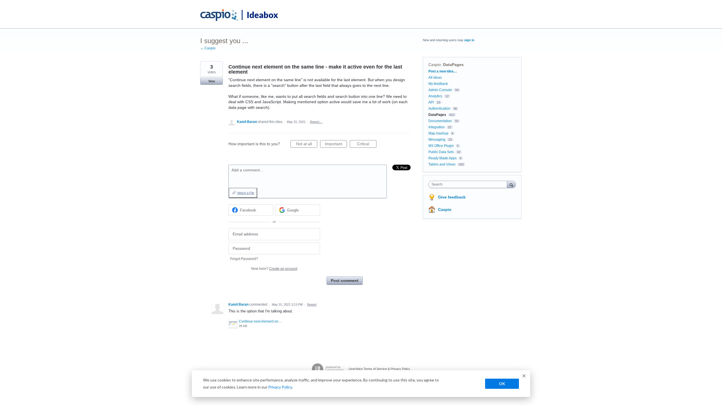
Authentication (439, 109)
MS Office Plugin (441, 146)
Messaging (436, 140)
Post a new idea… (442, 71)
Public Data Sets (441, 152)
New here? (274, 269)
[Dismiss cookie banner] (524, 376)
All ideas (435, 78)
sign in (469, 40)
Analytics (435, 96)
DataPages (453, 64)
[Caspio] (219, 15)
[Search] (511, 184)
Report (311, 304)
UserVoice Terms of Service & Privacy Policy (379, 368)
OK (502, 383)
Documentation (440, 121)
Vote (211, 81)
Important (336, 145)
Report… (316, 121)
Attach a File (245, 193)
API (431, 102)
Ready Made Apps (442, 158)
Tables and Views (441, 164)
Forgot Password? (244, 259)
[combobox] (469, 184)
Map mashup (438, 133)
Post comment (344, 280)
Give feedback (452, 197)
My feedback (438, 84)
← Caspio (207, 48)
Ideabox (262, 15)
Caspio (434, 64)
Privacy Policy (280, 387)
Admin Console (440, 90)
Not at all (306, 145)
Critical (367, 145)
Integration (436, 127)
